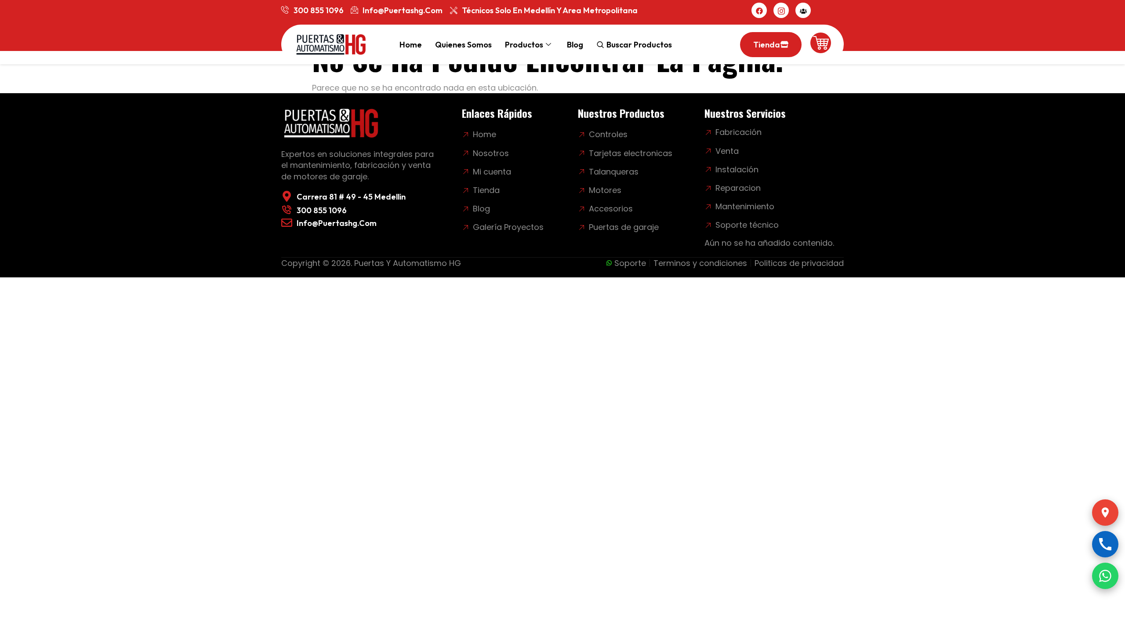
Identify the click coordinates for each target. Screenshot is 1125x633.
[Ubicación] (1105, 512)
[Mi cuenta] (803, 10)
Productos (524, 45)
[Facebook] (759, 10)
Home (410, 45)
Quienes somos (463, 45)
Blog (575, 45)
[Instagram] (781, 10)
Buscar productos (639, 45)
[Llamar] (1105, 544)
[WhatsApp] (1105, 576)
